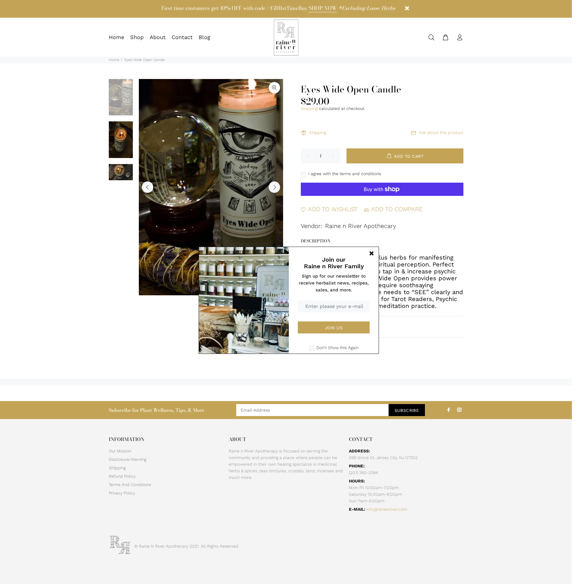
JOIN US (334, 327)
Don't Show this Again (337, 347)
